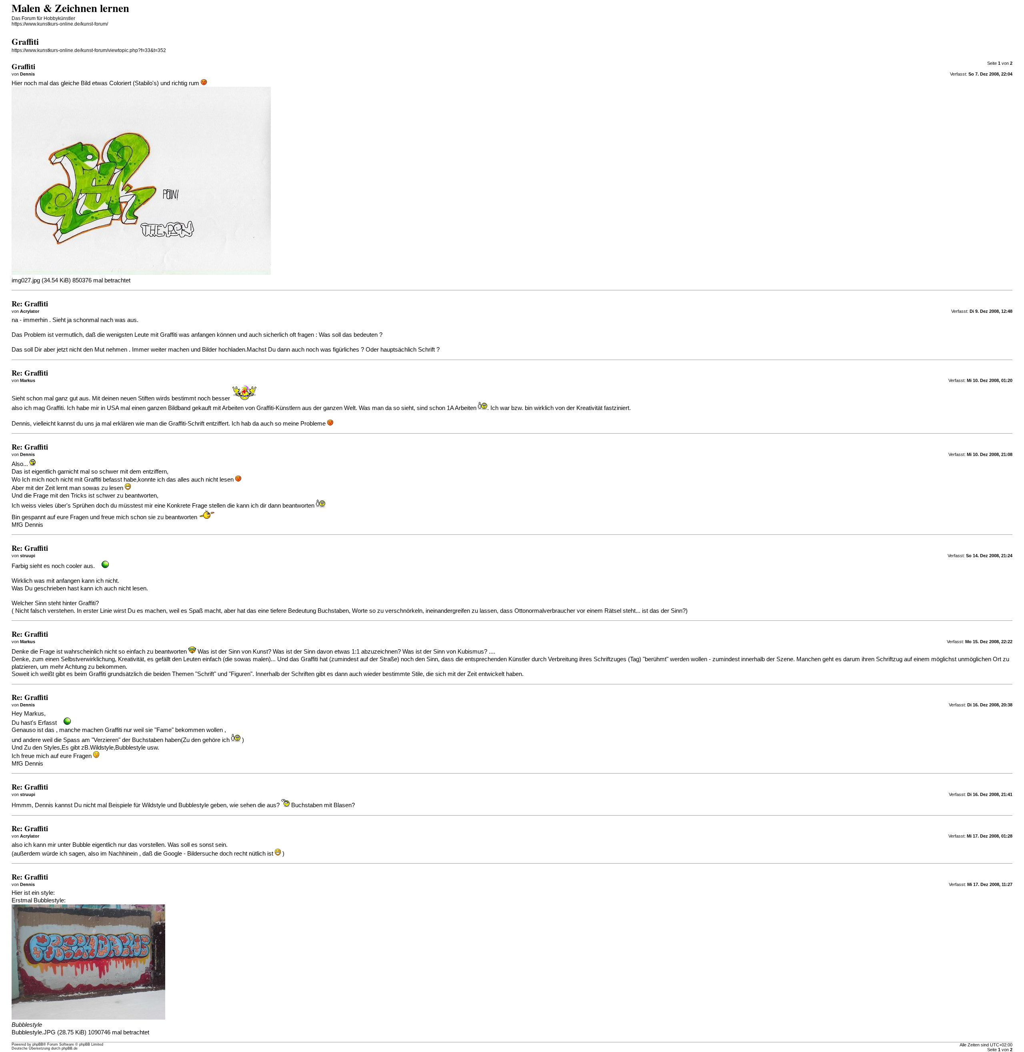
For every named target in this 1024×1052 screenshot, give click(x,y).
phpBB (37, 1044)
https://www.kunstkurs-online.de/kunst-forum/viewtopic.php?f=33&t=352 (89, 50)
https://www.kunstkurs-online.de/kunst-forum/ (60, 24)
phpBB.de (70, 1048)
